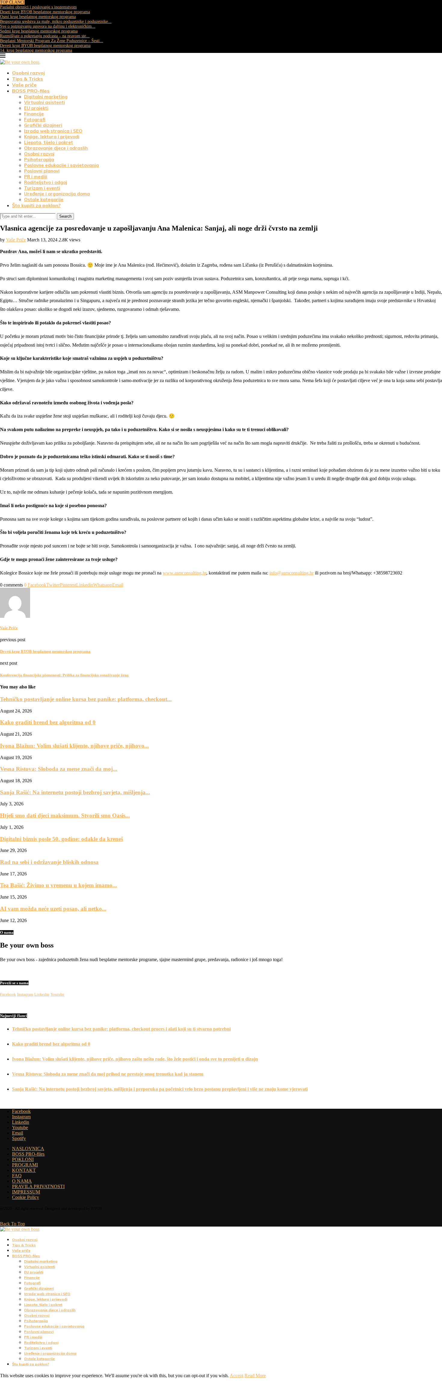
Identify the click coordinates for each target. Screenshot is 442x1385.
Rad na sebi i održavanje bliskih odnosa (49, 862)
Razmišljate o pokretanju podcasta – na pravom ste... (45, 36)
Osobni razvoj (28, 73)
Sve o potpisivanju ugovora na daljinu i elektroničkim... (47, 26)
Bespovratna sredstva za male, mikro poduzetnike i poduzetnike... (56, 21)
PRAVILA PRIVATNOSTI (38, 1186)
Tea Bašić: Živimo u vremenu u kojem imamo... (58, 885)
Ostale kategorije (43, 199)
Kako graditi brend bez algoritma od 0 (48, 722)
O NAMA (22, 1181)
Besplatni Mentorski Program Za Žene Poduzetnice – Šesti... (51, 40)
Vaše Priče (16, 239)
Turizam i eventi (42, 188)
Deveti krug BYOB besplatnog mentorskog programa (45, 45)
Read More (255, 1375)
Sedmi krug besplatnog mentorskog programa (39, 31)
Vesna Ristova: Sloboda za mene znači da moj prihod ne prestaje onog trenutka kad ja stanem (107, 1074)
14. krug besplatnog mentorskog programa (36, 50)
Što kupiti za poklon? (36, 205)
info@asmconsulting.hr (291, 572)
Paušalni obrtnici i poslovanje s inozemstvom (38, 7)
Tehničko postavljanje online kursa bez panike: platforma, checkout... (86, 699)
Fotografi (34, 119)
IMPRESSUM (26, 1191)
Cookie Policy (25, 1197)
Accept (236, 1375)
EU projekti (36, 108)
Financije (34, 114)
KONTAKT (24, 1170)
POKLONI (23, 1159)
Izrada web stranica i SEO (53, 131)
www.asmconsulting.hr (184, 572)
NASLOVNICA (28, 1148)
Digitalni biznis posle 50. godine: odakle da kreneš (61, 839)
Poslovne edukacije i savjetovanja (61, 165)
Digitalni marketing (46, 97)
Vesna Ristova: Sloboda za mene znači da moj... (58, 769)
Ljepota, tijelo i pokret (48, 142)
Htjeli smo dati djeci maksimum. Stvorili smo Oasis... (65, 815)
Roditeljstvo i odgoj (45, 182)
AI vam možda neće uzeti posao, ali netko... (53, 908)
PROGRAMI (25, 1164)
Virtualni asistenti (44, 102)
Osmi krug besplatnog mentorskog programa (38, 16)
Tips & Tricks (27, 79)
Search (65, 216)
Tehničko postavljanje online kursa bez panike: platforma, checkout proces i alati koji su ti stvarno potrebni (121, 1028)
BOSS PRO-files (31, 91)
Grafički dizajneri (43, 125)
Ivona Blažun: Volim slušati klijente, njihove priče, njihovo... (74, 746)
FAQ (17, 1175)
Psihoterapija (39, 159)
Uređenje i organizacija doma (57, 194)
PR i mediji (35, 176)
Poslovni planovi (42, 171)
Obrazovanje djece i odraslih (56, 148)
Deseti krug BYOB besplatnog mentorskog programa (45, 12)
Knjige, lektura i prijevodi (51, 136)
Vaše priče (24, 85)
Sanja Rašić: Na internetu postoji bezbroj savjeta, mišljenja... (75, 792)
